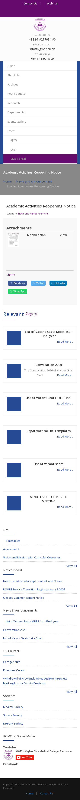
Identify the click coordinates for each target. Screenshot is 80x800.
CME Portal (18, 159)
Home (11, 66)
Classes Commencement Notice (23, 598)
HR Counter (11, 651)
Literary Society (13, 723)
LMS (13, 149)
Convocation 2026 (48, 365)
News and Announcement (34, 181)
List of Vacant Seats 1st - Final (48, 398)
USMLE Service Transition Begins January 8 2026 (34, 589)
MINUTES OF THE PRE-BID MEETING (48, 499)
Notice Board (12, 570)
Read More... (65, 341)
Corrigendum (11, 662)
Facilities (12, 84)
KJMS (13, 140)
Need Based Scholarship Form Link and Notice (32, 581)
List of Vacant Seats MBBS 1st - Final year (48, 334)
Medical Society (13, 707)
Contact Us (30, 3)
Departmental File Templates (48, 431)
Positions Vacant (14, 670)
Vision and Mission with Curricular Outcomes (32, 557)
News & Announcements (20, 610)
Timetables (12, 541)
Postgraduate (16, 94)
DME (6, 530)
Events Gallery (16, 121)
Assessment (11, 549)
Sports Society (12, 715)
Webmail (52, 3)
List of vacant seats (48, 464)
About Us (13, 75)
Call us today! (42, 34)
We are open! (42, 54)
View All (71, 566)
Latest (11, 131)
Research (13, 103)
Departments (16, 112)
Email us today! (42, 44)
